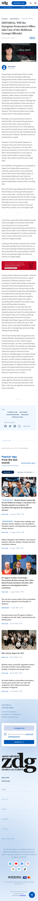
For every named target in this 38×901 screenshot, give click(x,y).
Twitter (19, 869)
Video (4, 809)
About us (5, 657)
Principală (4, 19)
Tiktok (25, 869)
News (4, 790)
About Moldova (14, 19)
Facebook (22, 864)
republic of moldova (26, 472)
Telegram (10, 864)
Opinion (5, 819)
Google (13, 869)
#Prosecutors (17, 417)
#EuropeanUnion (12, 415)
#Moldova (25, 415)
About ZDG (5, 778)
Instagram (28, 864)
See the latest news (28, 463)
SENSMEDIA (23, 895)
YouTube (16, 864)
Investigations (8, 839)
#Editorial (23, 412)
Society (5, 799)
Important (5, 607)
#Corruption (12, 412)
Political (5, 514)
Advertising (6, 781)
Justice (5, 829)
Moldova (8, 472)
